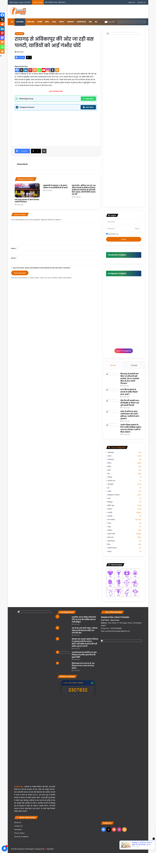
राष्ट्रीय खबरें (30, 22)
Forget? (137, 228)
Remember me (113, 234)
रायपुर (109, 527)
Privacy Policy (19, 833)
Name (14, 248)
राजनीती (39, 22)
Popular (134, 365)
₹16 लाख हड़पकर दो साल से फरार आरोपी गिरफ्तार (27, 200)
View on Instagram (123, 351)
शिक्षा (90, 22)
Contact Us (141, 2)
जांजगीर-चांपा (111, 481)
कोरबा (109, 470)
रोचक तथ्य (110, 537)
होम (12, 22)
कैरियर (109, 466)
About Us (131, 2)
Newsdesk (20, 52)
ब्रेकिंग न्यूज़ (110, 505)
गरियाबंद (109, 477)
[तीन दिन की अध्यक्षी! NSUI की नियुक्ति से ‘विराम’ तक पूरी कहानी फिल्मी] (112, 403)
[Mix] (35, 70)
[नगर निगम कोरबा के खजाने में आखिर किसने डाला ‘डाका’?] (112, 392)
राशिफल (109, 530)
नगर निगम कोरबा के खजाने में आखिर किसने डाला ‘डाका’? (129, 391)
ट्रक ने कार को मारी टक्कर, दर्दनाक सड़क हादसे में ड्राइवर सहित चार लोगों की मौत (84, 630)
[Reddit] (2, 24)
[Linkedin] (26, 70)
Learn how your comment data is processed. (56, 278)
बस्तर (109, 498)
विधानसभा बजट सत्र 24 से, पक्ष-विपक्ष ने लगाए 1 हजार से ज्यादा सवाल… (83, 665)
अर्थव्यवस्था (70, 22)
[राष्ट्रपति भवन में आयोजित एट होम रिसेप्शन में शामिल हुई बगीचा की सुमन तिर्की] (63, 655)
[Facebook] (17, 70)
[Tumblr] (53, 70)
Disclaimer (18, 829)
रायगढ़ (109, 523)
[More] (57, 70)
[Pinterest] (30, 70)
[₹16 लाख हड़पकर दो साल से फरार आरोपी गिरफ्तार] (27, 190)
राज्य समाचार (20, 22)
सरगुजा (109, 551)
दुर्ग (108, 488)
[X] (21, 70)
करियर (47, 22)
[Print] (44, 151)
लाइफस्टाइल (111, 541)
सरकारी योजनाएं (81, 22)
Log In (123, 239)
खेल (96, 22)
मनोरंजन (61, 22)
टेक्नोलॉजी (110, 484)
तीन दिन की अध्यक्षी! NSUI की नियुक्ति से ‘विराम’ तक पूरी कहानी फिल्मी (129, 402)
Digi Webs (50, 849)
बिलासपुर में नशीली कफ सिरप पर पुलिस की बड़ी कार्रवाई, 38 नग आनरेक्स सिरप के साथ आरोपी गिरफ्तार (129, 379)
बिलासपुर (109, 502)
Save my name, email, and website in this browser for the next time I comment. (42, 268)
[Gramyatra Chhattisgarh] (18, 11)
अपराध (54, 22)
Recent (113, 365)
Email (13, 258)
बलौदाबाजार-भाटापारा (113, 495)
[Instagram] (48, 70)
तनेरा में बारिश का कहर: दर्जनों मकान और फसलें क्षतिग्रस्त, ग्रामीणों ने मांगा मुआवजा (67, 2)
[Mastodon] (2, 37)
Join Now (89, 98)
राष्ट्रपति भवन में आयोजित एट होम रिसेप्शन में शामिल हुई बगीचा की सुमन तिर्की (84, 654)
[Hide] (1, 56)
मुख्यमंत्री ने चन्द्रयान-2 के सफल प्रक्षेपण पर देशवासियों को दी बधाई (55, 186)
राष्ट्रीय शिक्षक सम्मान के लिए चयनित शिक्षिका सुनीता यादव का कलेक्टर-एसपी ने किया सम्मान (130, 428)
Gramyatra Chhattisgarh (25, 849)
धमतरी (109, 491)
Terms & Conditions (21, 836)
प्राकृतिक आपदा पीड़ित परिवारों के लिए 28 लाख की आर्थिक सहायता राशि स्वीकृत (84, 619)
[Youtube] (44, 70)
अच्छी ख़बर (110, 452)
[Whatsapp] (39, 70)
